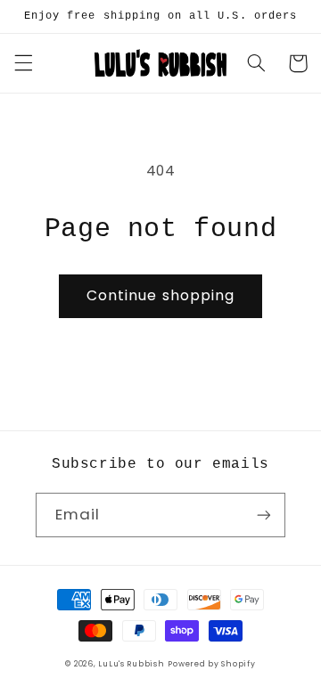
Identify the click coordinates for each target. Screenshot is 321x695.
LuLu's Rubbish (131, 663)
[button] (23, 63)
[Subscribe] (263, 514)
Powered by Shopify (211, 663)
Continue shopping (160, 295)
